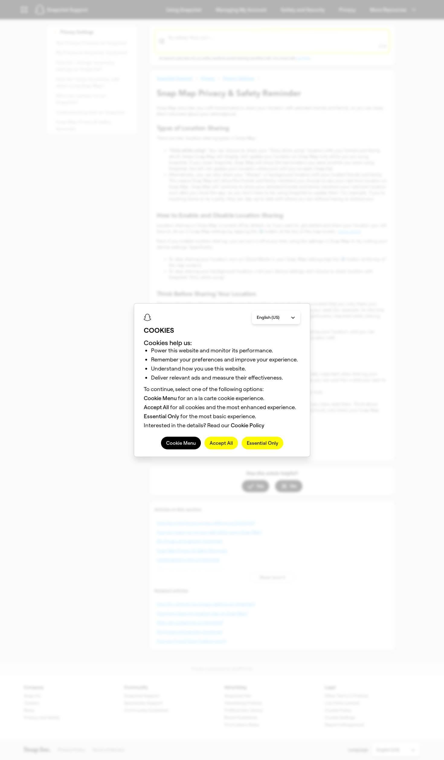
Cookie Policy (247, 425)
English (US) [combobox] (268, 317)
